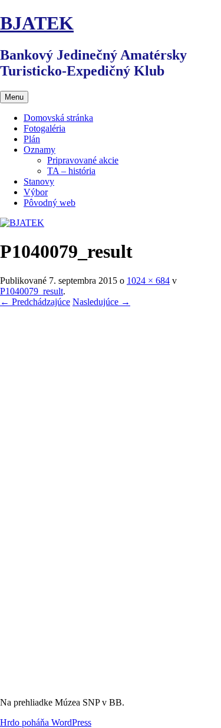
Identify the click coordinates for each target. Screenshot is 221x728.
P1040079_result (31, 291)
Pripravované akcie (82, 160)
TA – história (71, 171)
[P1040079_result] (110, 682)
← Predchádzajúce (35, 302)
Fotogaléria (44, 128)
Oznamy (39, 150)
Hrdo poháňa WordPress (45, 722)
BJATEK (37, 23)
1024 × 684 (148, 281)
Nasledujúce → (101, 302)
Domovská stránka (58, 118)
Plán (32, 139)
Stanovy (39, 181)
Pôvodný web (49, 203)
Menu (14, 97)
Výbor (36, 192)
